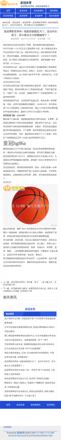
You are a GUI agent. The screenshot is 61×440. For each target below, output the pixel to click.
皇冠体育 (16, 22)
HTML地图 (49, 433)
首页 (8, 11)
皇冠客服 (42, 436)
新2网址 (49, 436)
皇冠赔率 (39, 16)
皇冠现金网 (33, 436)
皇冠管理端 (8, 16)
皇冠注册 (31, 420)
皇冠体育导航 (14, 436)
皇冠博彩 (54, 11)
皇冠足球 (7, 182)
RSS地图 (40, 433)
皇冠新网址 (39, 11)
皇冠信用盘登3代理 (11, 82)
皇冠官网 (23, 16)
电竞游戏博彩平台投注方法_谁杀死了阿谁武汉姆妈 (26, 378)
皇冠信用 (23, 11)
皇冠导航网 (54, 16)
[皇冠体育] (9, 4)
